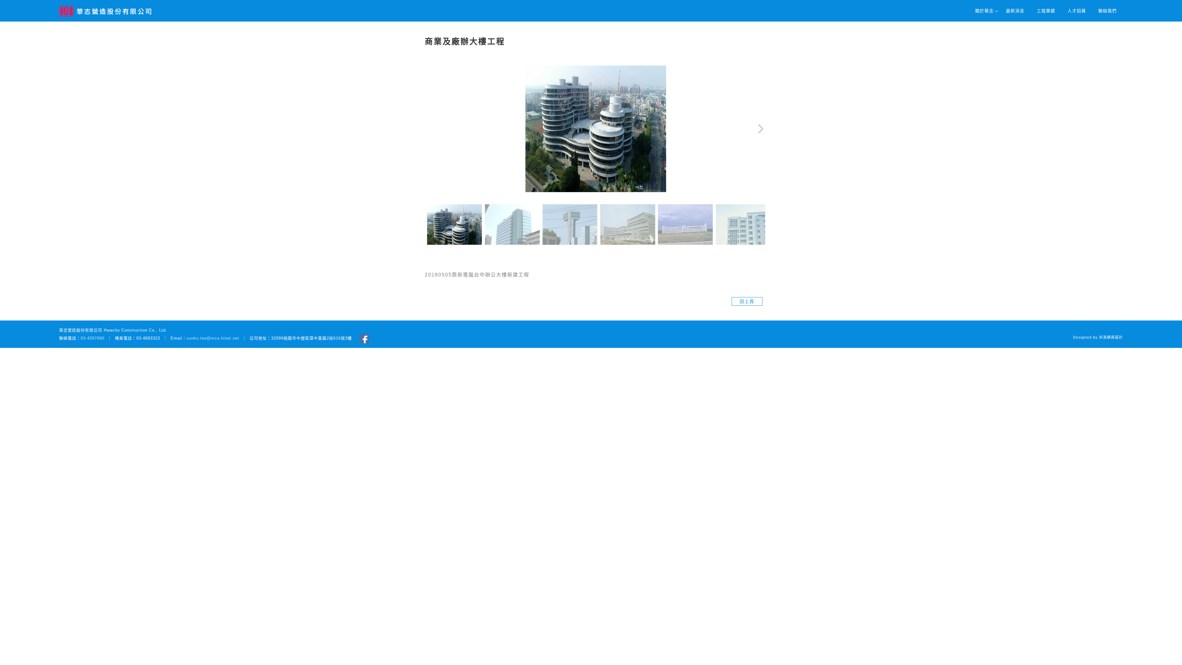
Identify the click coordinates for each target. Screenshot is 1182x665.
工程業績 (1046, 10)
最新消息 (1015, 10)
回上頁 (747, 301)
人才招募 (1076, 10)
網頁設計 (1115, 337)
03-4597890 (92, 338)
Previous (437, 69)
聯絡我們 (1107, 10)
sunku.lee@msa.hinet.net (213, 338)
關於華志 (984, 10)
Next (740, 69)
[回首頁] (105, 11)
